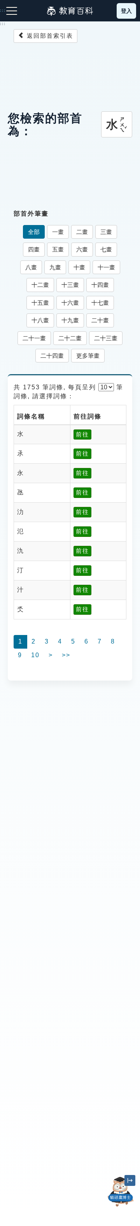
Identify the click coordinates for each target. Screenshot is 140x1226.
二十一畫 (34, 338)
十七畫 (100, 302)
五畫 (58, 249)
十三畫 (70, 284)
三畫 (106, 232)
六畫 (82, 249)
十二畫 (40, 284)
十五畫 (40, 302)
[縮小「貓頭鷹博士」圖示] (129, 1180)
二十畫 (100, 320)
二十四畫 (52, 355)
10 (35, 655)
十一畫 (106, 267)
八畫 (31, 267)
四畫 (34, 249)
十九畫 (70, 320)
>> (66, 655)
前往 (82, 434)
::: (3, 24)
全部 (34, 232)
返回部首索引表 (48, 35)
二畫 (82, 232)
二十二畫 (70, 338)
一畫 (58, 232)
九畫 (55, 267)
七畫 (106, 249)
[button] (120, 1206)
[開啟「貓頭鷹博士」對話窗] (120, 1192)
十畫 (79, 267)
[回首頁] (70, 11)
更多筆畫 (88, 355)
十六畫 (70, 302)
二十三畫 (105, 338)
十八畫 (40, 320)
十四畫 (100, 284)
